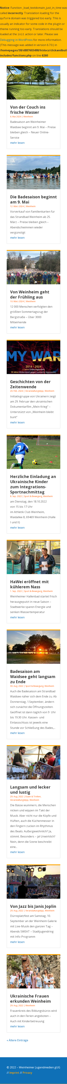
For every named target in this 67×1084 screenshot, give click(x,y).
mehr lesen (17, 143)
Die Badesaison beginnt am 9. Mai (33, 199)
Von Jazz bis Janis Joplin (33, 906)
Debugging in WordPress (16, 40)
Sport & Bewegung (33, 496)
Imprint (14, 1073)
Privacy (27, 1073)
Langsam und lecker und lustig (30, 789)
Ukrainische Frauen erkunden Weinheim (30, 998)
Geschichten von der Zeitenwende (30, 384)
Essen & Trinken (33, 796)
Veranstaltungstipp (34, 390)
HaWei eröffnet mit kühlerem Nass (29, 584)
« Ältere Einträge (17, 1040)
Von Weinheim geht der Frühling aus (29, 294)
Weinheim (28, 116)
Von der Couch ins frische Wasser (27, 109)
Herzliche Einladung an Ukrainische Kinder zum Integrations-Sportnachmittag (33, 484)
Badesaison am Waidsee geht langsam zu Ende (32, 676)
